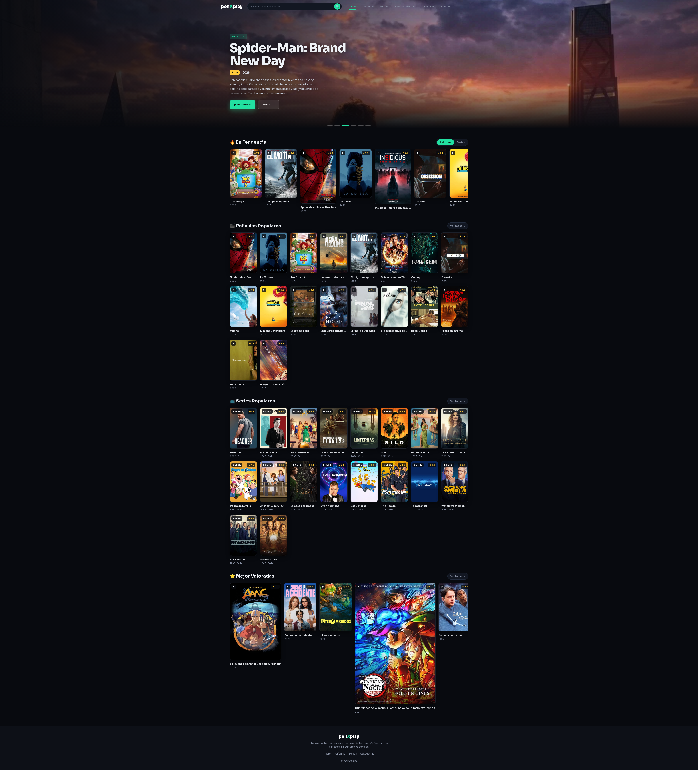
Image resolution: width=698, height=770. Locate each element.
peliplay (231, 6)
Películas (368, 6)
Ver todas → (457, 226)
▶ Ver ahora (242, 104)
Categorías (427, 6)
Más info (268, 104)
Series (383, 6)
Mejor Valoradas (404, 6)
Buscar (445, 6)
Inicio (352, 6)
